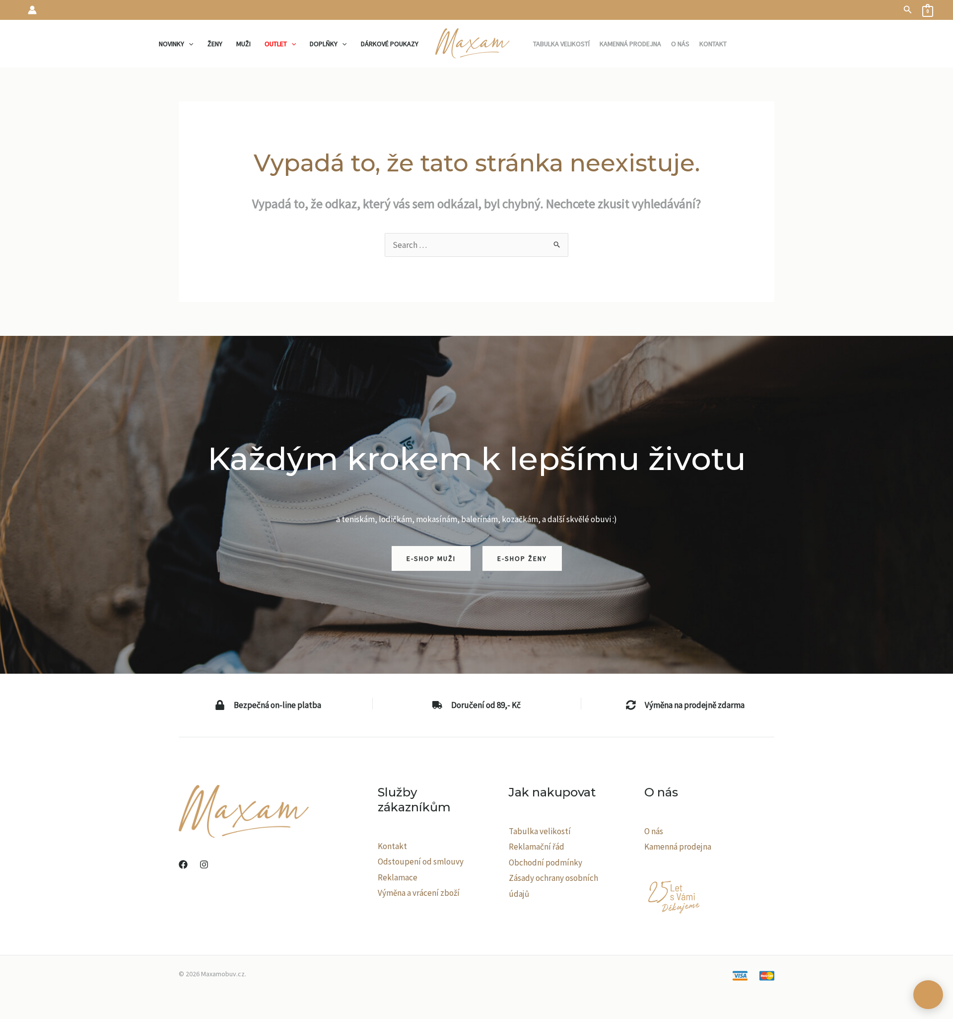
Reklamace (397, 877)
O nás (653, 831)
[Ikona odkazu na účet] (32, 9)
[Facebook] (183, 864)
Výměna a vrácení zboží (419, 892)
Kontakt (392, 846)
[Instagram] (204, 864)
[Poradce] (928, 994)
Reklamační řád (536, 846)
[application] (188, 44)
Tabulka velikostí (540, 831)
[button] (907, 9)
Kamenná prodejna (677, 846)
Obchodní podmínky (545, 862)
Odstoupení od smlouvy (421, 861)
